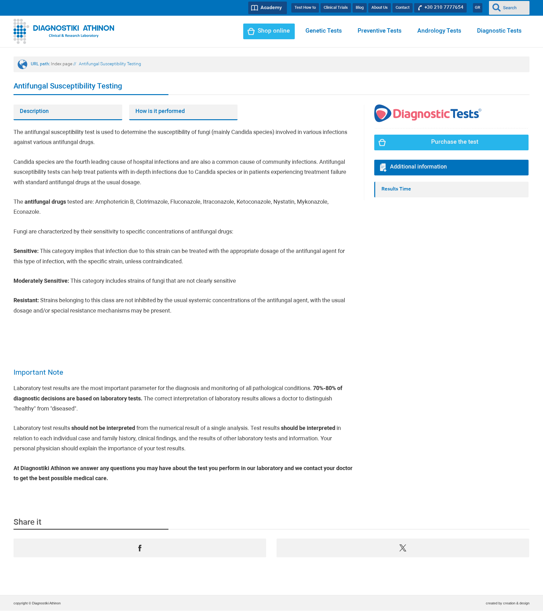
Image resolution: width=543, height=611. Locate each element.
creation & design (516, 603)
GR (477, 8)
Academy (271, 7)
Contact (402, 8)
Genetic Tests (323, 31)
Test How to (305, 8)
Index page (61, 64)
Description (34, 112)
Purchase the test (454, 142)
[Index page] (64, 31)
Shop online (274, 31)
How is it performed (160, 112)
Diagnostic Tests (499, 31)
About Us (379, 8)
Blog (360, 8)
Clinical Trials (336, 8)
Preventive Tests (380, 31)
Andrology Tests (439, 31)
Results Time (396, 189)
